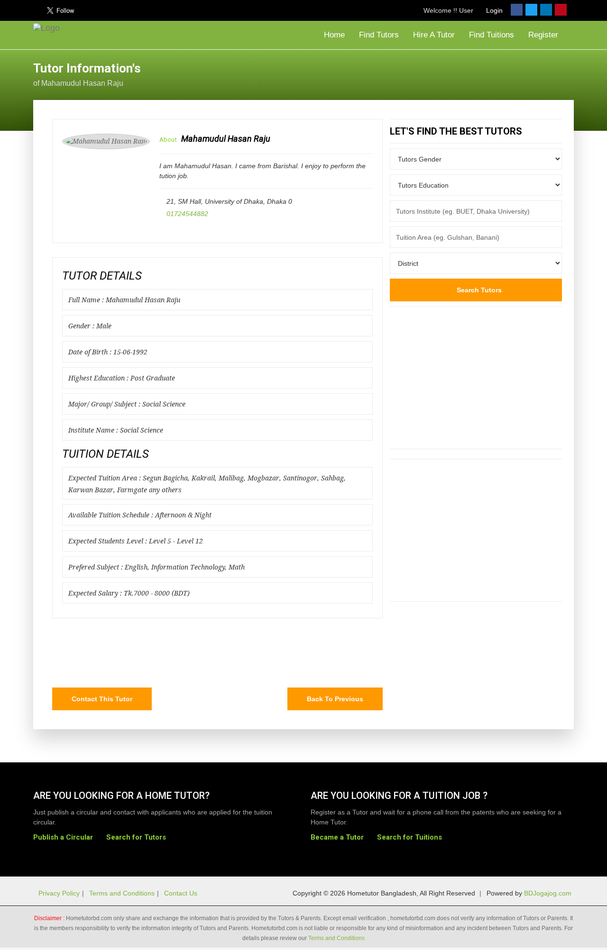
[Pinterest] (561, 10)
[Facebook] (517, 10)
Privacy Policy (59, 893)
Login (493, 10)
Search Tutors (478, 290)
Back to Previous (335, 699)
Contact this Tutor (102, 699)
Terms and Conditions (122, 893)
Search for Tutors (136, 837)
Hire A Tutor (434, 34)
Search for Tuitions (409, 837)
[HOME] (48, 35)
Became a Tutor (337, 837)
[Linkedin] (546, 10)
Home (333, 34)
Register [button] (544, 34)
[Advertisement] (498, 73)
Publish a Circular (63, 837)
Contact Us (180, 893)
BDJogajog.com (547, 893)
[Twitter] (531, 10)
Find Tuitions (491, 34)
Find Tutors (379, 34)
